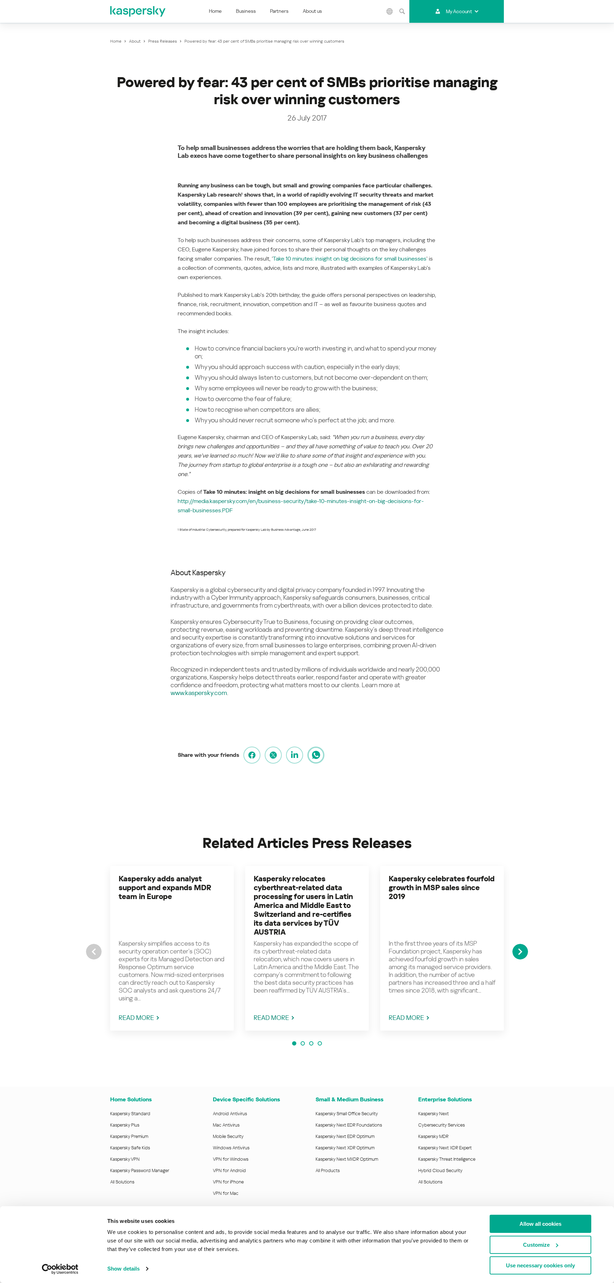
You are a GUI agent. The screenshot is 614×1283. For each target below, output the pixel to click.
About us (312, 11)
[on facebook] (251, 755)
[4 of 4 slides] (320, 1043)
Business (246, 11)
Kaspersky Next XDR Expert (445, 1147)
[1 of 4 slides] (294, 1043)
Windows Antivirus (231, 1147)
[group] (171, 948)
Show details (123, 1269)
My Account (459, 11)
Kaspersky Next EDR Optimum (345, 1136)
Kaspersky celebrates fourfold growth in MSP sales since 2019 (442, 888)
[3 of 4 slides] (311, 1043)
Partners (279, 11)
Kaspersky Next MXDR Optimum (347, 1159)
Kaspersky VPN (125, 1159)
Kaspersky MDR (433, 1136)
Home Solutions (131, 1099)
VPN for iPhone (228, 1182)
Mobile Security (228, 1136)
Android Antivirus (230, 1113)
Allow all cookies (540, 1224)
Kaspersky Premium (129, 1136)
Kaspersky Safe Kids (130, 1147)
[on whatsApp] (315, 755)
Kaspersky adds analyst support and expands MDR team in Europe (165, 888)
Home (215, 11)
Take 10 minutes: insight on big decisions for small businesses (349, 258)
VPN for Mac (225, 1193)
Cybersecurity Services (441, 1125)
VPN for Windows (230, 1159)
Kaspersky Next (433, 1113)
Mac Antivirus (226, 1125)
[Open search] (402, 11)
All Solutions (122, 1182)
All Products (328, 1170)
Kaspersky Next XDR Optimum (345, 1147)
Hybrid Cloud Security (440, 1170)
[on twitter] (273, 755)
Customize (536, 1245)
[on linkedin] (294, 755)
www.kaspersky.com (199, 692)
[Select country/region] (390, 11)
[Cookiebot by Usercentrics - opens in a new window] (60, 1269)
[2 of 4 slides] (302, 1043)
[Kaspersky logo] (138, 11)
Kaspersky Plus (124, 1125)
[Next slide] (520, 952)
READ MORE (136, 1017)
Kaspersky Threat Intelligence (446, 1159)
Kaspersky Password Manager (139, 1170)
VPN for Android (229, 1170)
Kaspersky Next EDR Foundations (349, 1125)
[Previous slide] (94, 952)
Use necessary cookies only (540, 1265)
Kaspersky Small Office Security (347, 1113)
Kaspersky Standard (130, 1113)
